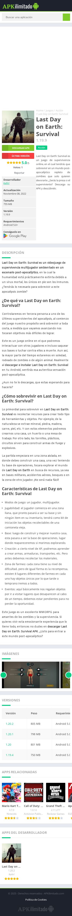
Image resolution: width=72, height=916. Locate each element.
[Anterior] (3, 675)
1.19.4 (9, 755)
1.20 (8, 744)
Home (39, 110)
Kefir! (6, 183)
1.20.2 (9, 724)
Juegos (49, 110)
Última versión (21, 155)
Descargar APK (20, 147)
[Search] (66, 17)
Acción (59, 110)
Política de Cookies (36, 899)
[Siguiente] (68, 675)
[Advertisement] (36, 68)
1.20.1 (9, 734)
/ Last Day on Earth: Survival (52, 114)
